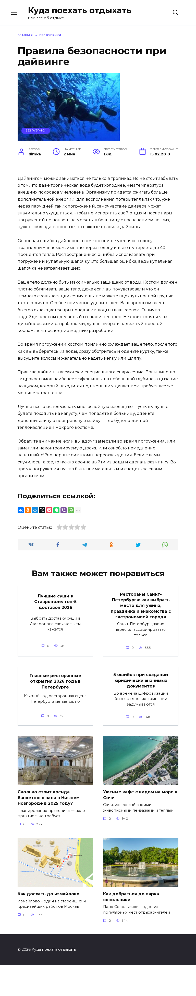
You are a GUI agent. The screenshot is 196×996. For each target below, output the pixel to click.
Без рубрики (36, 130)
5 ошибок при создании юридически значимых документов (141, 680)
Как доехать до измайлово (48, 893)
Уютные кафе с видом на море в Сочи (140, 794)
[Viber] (63, 510)
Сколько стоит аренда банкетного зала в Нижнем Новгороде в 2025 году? (49, 797)
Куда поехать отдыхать (79, 10)
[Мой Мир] (35, 510)
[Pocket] (49, 510)
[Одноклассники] (28, 510)
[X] (42, 510)
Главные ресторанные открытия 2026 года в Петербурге (55, 681)
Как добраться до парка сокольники (131, 896)
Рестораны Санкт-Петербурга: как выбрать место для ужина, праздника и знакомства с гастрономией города (141, 605)
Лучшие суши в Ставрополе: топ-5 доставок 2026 (55, 602)
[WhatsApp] (71, 510)
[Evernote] (56, 510)
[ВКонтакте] (21, 510)
